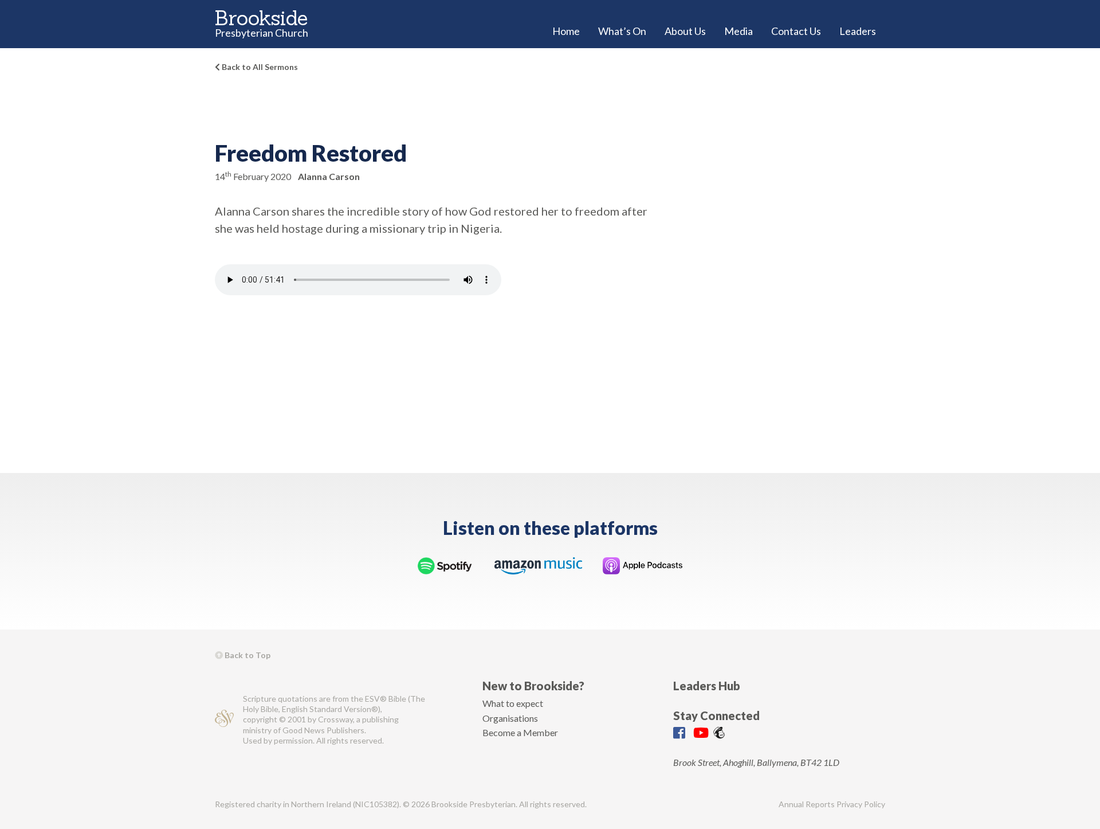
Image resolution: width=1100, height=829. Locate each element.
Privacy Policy (860, 804)
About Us (685, 31)
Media (738, 31)
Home (566, 31)
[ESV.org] (224, 720)
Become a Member (520, 732)
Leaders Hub (706, 686)
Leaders (857, 31)
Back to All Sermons (259, 67)
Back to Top (246, 655)
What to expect (512, 703)
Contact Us (796, 31)
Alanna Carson (329, 176)
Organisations (510, 718)
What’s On (622, 31)
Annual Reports (807, 804)
